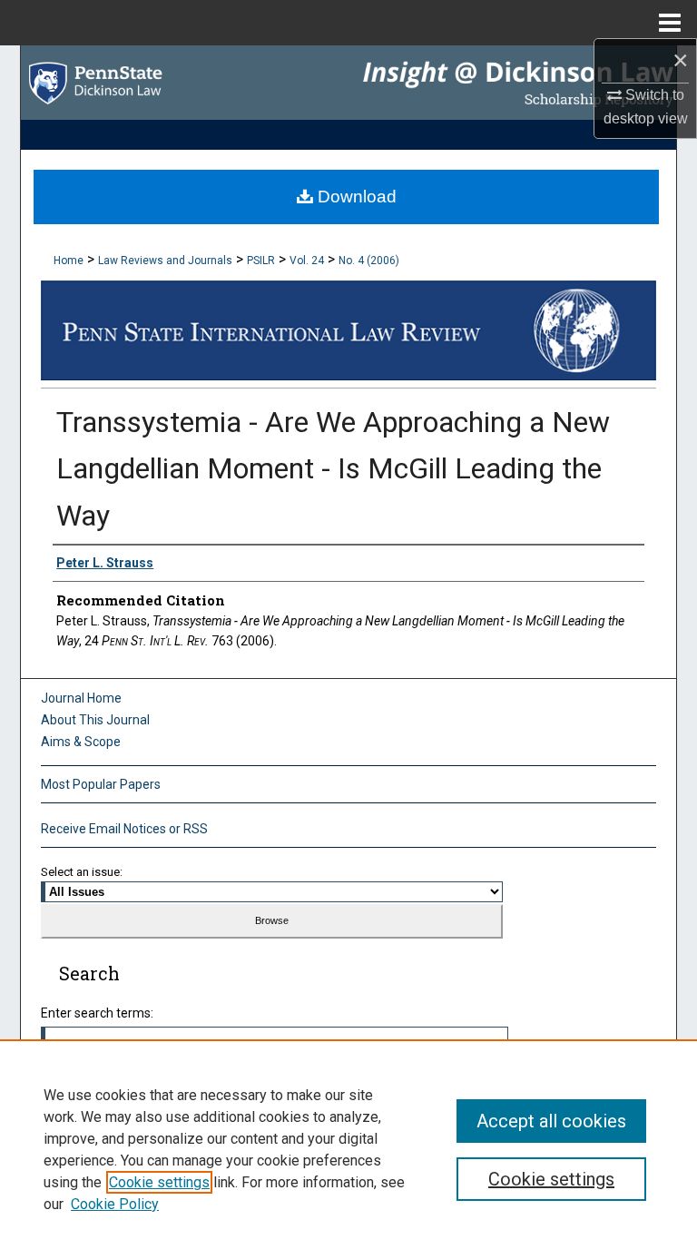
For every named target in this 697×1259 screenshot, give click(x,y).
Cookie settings (159, 1182)
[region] (348, 1149)
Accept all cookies (551, 1121)
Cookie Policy (115, 1204)
